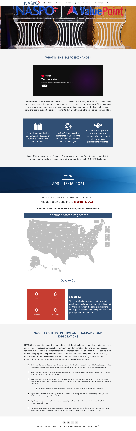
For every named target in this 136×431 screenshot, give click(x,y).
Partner (68, 3)
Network (59, 3)
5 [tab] (73, 47)
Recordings (99, 3)
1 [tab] (63, 47)
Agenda (76, 3)
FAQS (108, 3)
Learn (50, 3)
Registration (87, 3)
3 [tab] (68, 47)
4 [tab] (70, 47)
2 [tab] (65, 47)
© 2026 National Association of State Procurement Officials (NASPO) (68, 426)
